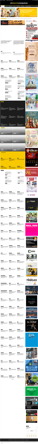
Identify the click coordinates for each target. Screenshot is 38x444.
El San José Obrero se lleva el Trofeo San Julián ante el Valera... (12, 269)
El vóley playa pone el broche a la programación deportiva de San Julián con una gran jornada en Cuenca (21, 92)
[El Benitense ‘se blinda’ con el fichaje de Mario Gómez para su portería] (21, 205)
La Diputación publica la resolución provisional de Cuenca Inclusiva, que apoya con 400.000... (12, 109)
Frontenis (10, 230)
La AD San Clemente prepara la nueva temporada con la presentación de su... (12, 331)
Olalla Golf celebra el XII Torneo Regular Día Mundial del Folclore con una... (20, 323)
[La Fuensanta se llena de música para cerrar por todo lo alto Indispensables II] (12, 113)
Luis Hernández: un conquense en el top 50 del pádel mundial (20, 159)
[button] (37, 6)
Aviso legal (25, 442)
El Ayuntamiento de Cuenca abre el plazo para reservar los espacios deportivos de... (12, 315)
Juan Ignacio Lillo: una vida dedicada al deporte (20, 167)
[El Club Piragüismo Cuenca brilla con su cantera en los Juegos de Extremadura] (21, 350)
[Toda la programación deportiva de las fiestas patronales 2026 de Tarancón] (12, 251)
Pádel (1, 51)
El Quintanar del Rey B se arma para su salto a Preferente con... (21, 62)
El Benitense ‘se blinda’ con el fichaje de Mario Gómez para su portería (20, 209)
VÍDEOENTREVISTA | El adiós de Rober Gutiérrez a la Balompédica (4, 160)
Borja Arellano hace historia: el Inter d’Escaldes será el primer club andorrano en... (4, 239)
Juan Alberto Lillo (5, 133)
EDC (13, 44)
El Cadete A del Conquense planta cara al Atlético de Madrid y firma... (4, 277)
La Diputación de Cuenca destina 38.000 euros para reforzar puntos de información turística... (4, 117)
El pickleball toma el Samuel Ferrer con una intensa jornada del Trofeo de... (4, 193)
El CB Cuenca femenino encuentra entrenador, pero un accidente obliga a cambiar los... (4, 292)
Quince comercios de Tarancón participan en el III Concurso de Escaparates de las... (4, 109)
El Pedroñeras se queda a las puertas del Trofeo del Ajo (12, 69)
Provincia (2, 107)
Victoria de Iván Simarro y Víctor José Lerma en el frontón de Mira (12, 232)
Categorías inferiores (19, 230)
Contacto (31, 442)
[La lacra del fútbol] (15, 173)
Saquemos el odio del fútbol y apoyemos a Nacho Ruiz (21, 176)
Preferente (10, 68)
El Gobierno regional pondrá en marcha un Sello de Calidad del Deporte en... (12, 247)
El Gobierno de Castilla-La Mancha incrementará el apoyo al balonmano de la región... (4, 201)
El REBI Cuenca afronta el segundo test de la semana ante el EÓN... (20, 217)
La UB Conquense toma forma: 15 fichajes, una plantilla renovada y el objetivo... (12, 377)
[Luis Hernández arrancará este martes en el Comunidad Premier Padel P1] (6, 48)
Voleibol (2, 215)
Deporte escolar (10, 245)
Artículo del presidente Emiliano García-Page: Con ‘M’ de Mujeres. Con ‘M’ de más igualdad (8, 173)
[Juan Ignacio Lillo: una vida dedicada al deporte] (21, 164)
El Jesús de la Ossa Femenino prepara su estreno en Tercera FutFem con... (12, 217)
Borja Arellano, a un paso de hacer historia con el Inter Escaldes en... (20, 300)
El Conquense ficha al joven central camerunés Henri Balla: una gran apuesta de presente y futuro (8, 81)
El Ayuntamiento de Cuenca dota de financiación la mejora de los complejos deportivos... (20, 254)
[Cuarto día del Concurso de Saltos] (6, 131)
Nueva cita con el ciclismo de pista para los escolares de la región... (12, 209)
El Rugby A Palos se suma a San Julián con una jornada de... (20, 362)
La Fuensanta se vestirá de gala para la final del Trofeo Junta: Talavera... (4, 247)
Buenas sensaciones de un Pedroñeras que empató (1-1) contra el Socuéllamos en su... (4, 370)
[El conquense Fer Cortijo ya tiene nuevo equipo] (4, 251)
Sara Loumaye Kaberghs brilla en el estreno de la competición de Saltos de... (21, 247)
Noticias (6, 6)
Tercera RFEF (10, 329)
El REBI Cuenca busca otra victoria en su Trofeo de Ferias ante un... (4, 308)
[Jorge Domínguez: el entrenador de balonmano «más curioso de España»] (4, 164)
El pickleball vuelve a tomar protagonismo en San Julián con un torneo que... (20, 224)
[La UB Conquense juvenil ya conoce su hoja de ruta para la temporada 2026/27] (21, 228)
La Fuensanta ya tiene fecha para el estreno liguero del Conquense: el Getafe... (20, 331)
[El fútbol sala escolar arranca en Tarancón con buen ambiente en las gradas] (12, 304)
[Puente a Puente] (19, 131)
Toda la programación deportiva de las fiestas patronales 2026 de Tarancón (12, 254)
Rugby (18, 283)
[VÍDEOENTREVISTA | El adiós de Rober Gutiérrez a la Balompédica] (4, 156)
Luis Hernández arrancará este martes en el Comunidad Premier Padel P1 (6, 41)
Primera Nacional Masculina (3, 283)
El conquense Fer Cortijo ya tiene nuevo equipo (4, 254)
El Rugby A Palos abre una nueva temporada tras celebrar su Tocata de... (21, 285)
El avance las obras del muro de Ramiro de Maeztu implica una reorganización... (12, 125)
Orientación (10, 352)
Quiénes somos (34, 442)
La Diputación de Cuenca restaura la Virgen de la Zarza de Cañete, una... (4, 125)
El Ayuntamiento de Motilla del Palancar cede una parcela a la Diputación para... (12, 323)
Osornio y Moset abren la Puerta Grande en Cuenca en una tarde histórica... (20, 125)
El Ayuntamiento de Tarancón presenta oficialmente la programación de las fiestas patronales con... (4, 315)
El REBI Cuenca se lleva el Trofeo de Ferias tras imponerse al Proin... (12, 277)
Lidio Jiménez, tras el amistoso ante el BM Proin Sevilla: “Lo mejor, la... (4, 262)
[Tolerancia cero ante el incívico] (3, 177)
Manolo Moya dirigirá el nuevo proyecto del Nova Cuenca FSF (4, 377)
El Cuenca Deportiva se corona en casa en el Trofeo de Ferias (12, 62)
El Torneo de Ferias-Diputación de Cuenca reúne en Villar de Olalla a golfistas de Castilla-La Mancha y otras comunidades (18, 42)
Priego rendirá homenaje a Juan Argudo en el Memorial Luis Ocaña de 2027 (20, 308)
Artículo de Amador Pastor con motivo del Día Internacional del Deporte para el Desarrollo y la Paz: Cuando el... (21, 181)
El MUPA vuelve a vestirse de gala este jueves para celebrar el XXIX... (12, 285)
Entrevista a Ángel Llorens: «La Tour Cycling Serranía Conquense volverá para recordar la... (12, 160)
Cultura (10, 115)
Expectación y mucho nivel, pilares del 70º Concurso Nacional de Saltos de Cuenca (20, 292)
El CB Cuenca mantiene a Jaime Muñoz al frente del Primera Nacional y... (4, 285)
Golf (18, 88)
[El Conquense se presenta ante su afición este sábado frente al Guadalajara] (4, 335)
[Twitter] (35, 0)
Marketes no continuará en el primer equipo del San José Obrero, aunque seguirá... (12, 239)
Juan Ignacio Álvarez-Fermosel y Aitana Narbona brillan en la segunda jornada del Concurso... (4, 209)
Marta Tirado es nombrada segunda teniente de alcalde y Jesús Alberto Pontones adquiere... (20, 109)
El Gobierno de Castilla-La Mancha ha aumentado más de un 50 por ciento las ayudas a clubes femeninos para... (8, 87)
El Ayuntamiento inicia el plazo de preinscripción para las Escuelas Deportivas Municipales (12, 292)
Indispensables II (15, 140)
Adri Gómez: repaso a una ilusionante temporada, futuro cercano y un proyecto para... (12, 168)
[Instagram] (33, 0)
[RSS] (34, 0)
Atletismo (10, 260)
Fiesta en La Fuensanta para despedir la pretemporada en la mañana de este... (12, 224)
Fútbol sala (18, 207)
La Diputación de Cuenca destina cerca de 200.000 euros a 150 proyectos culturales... (20, 117)
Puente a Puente (15, 132)
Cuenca (14, 6)
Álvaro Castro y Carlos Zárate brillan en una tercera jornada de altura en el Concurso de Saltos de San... (8, 96)
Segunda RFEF (6, 92)
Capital (10, 107)
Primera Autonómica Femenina (4, 290)
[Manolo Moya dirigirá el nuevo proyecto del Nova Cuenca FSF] (4, 373)
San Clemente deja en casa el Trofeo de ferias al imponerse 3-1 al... (12, 370)
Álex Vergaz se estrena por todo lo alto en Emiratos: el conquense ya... (12, 300)
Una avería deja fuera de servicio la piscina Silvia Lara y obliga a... (4, 346)
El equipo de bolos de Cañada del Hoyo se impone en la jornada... (4, 323)
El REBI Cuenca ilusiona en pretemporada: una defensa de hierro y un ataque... (4, 269)
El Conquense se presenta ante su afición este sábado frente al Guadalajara (4, 338)
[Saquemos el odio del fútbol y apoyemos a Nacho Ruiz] (15, 177)
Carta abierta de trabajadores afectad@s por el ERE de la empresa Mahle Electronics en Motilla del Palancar (8, 181)
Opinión (6, 183)
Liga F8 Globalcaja (28, 6)
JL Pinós (4, 142)
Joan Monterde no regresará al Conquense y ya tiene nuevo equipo (4, 362)
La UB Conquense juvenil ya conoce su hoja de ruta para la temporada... (20, 232)
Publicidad (28, 442)
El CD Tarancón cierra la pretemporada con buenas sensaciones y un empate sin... (4, 77)
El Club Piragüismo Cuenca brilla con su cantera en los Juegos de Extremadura (20, 354)
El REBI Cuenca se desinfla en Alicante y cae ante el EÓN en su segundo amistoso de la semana (21, 96)
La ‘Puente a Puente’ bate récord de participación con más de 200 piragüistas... (20, 201)
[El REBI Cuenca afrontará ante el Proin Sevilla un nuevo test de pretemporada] (21, 335)
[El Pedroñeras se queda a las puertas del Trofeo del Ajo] (12, 66)
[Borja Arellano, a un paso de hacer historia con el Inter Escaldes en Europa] (21, 296)
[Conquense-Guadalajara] (19, 147)
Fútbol (9, 166)
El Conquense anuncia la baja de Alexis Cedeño (8, 91)
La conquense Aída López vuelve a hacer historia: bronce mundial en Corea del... (20, 346)
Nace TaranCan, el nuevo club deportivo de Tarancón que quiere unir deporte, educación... (12, 339)
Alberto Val (2, 43)
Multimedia (22, 6)
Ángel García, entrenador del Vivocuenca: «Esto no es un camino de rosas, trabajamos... (20, 370)
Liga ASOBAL (19, 83)
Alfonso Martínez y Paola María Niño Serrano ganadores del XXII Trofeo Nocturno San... (21, 262)
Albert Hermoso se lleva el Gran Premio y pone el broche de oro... (20, 70)
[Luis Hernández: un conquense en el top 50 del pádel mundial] (21, 156)
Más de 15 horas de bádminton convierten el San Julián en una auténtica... (12, 201)
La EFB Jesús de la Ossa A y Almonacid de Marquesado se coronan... (20, 77)
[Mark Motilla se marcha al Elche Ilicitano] (21, 273)
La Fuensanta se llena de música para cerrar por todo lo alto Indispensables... (12, 117)
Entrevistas (10, 6)
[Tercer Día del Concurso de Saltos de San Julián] (6, 147)
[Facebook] (32, 0)
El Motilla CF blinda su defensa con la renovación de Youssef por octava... (20, 239)
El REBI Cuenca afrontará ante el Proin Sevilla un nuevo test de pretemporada (20, 338)
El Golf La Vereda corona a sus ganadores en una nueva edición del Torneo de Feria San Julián (21, 86)
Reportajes (18, 6)
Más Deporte (18, 68)
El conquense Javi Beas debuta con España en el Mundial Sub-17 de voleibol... (12, 346)
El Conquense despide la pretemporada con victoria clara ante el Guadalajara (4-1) (12, 193)
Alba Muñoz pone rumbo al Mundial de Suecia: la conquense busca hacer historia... (12, 354)
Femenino (10, 215)
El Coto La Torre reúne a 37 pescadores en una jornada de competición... (4, 354)
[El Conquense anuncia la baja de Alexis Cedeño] (3, 92)
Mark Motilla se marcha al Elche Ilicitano (20, 276)
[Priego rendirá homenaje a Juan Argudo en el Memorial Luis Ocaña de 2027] (21, 304)
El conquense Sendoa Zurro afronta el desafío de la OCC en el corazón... (12, 262)
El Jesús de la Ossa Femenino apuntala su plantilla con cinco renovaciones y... (12, 362)
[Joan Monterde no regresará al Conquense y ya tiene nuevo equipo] (4, 358)
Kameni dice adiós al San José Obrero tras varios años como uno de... (4, 232)
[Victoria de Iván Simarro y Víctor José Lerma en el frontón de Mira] (12, 228)
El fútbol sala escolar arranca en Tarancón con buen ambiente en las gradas (12, 308)
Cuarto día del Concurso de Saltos (6, 132)
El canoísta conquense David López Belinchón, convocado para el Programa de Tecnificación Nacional (20, 193)
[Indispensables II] (19, 139)
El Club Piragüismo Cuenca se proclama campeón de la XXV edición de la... (4, 70)
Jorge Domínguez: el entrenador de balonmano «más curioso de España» (4, 168)
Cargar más (12, 379)
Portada (2, 6)
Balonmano (2, 166)
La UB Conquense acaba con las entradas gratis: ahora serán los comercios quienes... (12, 77)
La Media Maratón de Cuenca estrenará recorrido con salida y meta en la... (20, 377)
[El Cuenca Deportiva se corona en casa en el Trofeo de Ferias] (12, 58)
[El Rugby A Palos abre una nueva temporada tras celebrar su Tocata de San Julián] (21, 281)
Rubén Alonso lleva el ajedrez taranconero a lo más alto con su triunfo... (4, 62)
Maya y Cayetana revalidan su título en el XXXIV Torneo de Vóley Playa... (4, 217)
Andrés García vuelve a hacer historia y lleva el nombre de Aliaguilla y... (20, 269)
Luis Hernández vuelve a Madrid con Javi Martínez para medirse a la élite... (4, 300)
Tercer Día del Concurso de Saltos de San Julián (6, 148)
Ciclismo (10, 207)
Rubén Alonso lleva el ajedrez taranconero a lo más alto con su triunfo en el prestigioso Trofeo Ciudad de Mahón (19, 18)
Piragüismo (2, 68)
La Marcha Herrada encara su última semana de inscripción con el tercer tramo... (4, 331)
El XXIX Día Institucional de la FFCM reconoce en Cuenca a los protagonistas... (4, 224)
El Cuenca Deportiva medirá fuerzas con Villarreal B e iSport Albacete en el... (20, 315)
